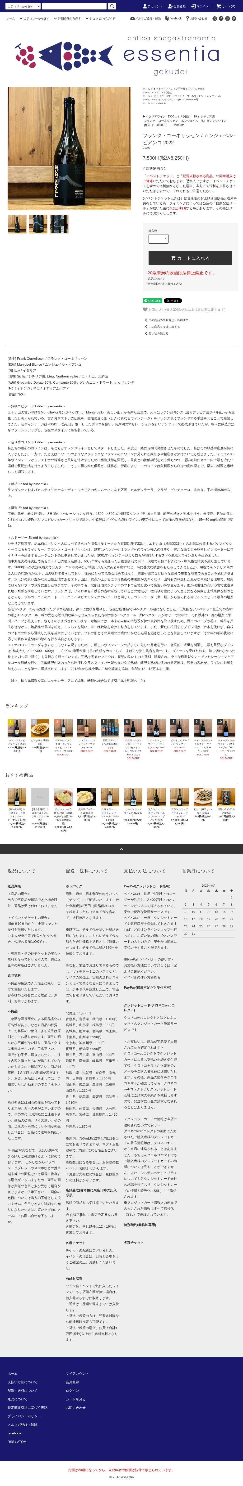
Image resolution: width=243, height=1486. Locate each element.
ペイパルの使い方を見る (142, 977)
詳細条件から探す (69, 18)
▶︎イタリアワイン (163, 89)
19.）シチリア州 (162, 96)
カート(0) (228, 6)
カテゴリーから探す (36, 18)
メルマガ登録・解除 (148, 18)
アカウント (155, 6)
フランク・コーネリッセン (189, 96)
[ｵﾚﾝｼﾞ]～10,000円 (188, 99)
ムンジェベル (214, 96)
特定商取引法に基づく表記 (165, 284)
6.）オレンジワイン (164, 99)
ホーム (10, 18)
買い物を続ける (158, 333)
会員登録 (179, 6)
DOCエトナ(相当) (163, 92)
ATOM (22, 1442)
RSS (11, 1442)
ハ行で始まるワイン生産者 (190, 89)
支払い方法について (22, 1382)
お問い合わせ (198, 18)
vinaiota (162, 103)
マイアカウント (77, 1373)
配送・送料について (22, 1390)
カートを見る (76, 1399)
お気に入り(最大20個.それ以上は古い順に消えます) (186, 309)
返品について (156, 278)
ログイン (202, 6)
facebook (176, 18)
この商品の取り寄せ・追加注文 (168, 320)
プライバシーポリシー (24, 1416)
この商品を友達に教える (164, 326)
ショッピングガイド (102, 18)
